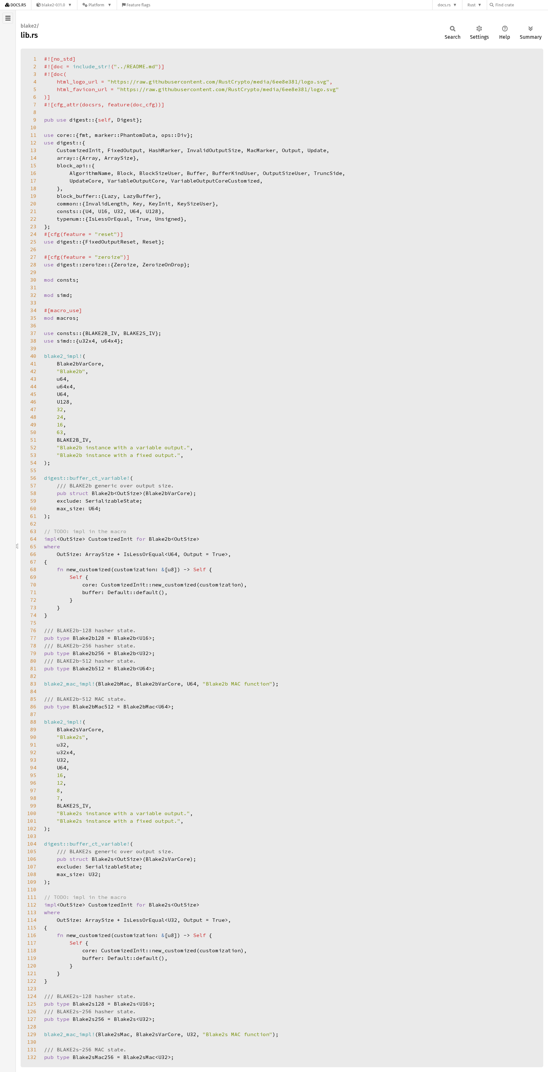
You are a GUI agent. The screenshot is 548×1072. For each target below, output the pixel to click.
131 (31, 1049)
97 (33, 790)
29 (33, 272)
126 (31, 1011)
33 (33, 302)
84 (33, 691)
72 (33, 600)
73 (33, 607)
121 (31, 973)
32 (33, 295)
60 (33, 508)
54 (33, 462)
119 (31, 958)
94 (33, 767)
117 (31, 943)
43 (33, 379)
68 (33, 569)
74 (33, 615)
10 (33, 127)
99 (33, 805)
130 (31, 1042)
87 (33, 714)
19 (33, 196)
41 (33, 363)
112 (31, 904)
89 (33, 729)
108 (31, 874)
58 (33, 493)
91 (33, 744)
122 (31, 981)
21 (33, 211)
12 (33, 142)
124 (31, 996)
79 (33, 653)
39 (33, 348)
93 (33, 760)
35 (33, 318)
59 (33, 501)
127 (31, 1019)
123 (31, 988)
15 (33, 165)
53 (33, 455)
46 (33, 402)
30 (33, 280)
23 (33, 226)
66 (33, 554)
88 (33, 722)
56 (33, 478)
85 (33, 699)
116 (31, 935)
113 (31, 912)
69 (33, 577)
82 (33, 676)
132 (31, 1057)
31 (33, 287)
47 (33, 409)
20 (33, 203)
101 (31, 821)
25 (33, 241)
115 (31, 927)
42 (33, 371)
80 (33, 661)
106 (31, 859)
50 (33, 432)
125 (31, 1004)
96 (33, 783)
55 (33, 470)
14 (33, 158)
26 (33, 249)
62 (33, 523)
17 (33, 181)
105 (31, 851)
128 (31, 1026)
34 (33, 310)
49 (33, 424)
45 (33, 394)
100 (31, 813)
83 (33, 683)
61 (33, 516)
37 (33, 333)
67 (33, 562)
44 (33, 386)
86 (33, 706)
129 (31, 1034)
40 (33, 356)
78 (33, 645)
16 (33, 173)
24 (33, 234)
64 (33, 539)
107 (31, 866)
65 (33, 546)
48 (33, 417)
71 (33, 592)
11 (33, 135)
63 (33, 531)
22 (33, 219)
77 (33, 638)
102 (31, 828)
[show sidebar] (8, 18)
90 (33, 737)
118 (31, 950)
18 (33, 188)
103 (31, 836)
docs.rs (444, 5)
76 (33, 630)
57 (33, 485)
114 (31, 920)
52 (33, 447)
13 (33, 150)
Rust (471, 5)
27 (33, 257)
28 (33, 264)
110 (31, 889)
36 (33, 325)
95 (33, 775)
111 (31, 897)
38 (33, 341)
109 (31, 882)
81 (33, 668)
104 (31, 844)
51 (33, 440)
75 (33, 623)
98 (33, 798)
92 (33, 752)
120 (31, 965)
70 (33, 584)
